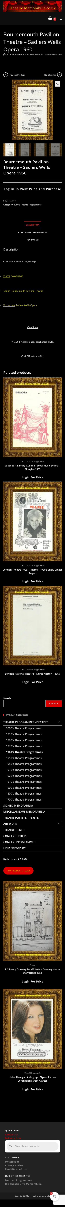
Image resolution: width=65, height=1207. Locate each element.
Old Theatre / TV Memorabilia (23, 1183)
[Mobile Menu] (59, 18)
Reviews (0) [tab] (32, 239)
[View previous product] (5, 74)
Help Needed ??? (14, 848)
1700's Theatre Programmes (24, 799)
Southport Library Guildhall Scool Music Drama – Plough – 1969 (32, 467)
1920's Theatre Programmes (24, 776)
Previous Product (16, 74)
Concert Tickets (14, 836)
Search (7, 698)
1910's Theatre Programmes (24, 782)
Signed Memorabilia (18, 805)
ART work (10, 824)
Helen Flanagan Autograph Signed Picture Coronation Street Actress (32, 1079)
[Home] (4, 54)
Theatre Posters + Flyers (21, 818)
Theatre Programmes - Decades (25, 722)
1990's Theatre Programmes (24, 734)
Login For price (32, 477)
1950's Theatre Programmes (24, 758)
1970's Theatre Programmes (24, 746)
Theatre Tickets (14, 830)
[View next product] (59, 74)
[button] (57, 84)
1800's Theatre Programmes (24, 793)
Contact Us (12, 1134)
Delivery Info (13, 1138)
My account (12, 1161)
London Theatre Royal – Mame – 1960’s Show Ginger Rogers (32, 571)
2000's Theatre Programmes (24, 728)
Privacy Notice (14, 1165)
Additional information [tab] (32, 232)
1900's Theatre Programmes (24, 788)
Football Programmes (18, 1180)
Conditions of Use (16, 1169)
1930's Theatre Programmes (24, 770)
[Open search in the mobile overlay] (32, 1146)
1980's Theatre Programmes (24, 740)
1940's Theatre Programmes (24, 764)
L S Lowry (32, 965)
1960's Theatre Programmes (28, 204)
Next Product (50, 74)
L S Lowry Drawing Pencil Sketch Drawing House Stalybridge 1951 (32, 971)
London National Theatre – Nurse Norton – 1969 (32, 673)
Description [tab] (33, 224)
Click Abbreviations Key (32, 356)
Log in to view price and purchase (32, 189)
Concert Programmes (19, 842)
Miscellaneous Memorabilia (24, 811)
